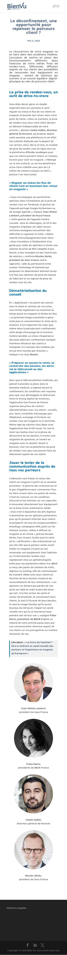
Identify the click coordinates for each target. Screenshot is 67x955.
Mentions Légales (16, 908)
